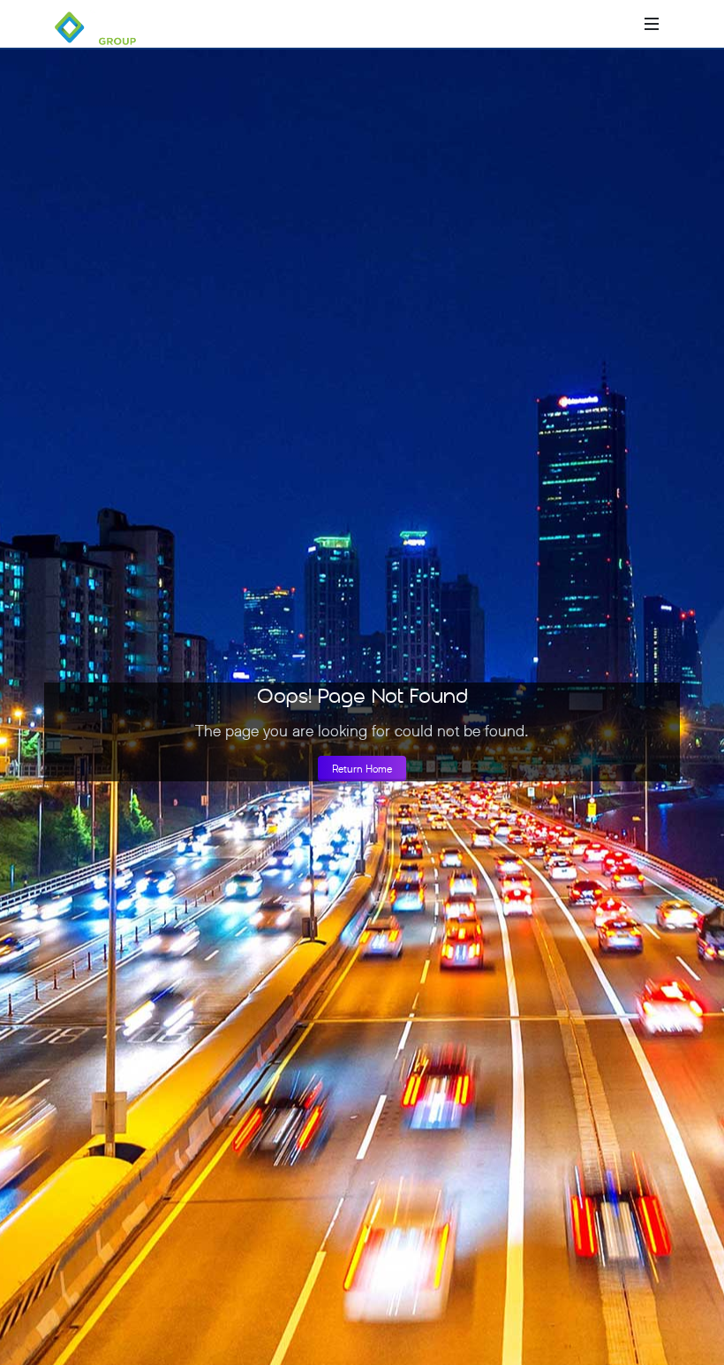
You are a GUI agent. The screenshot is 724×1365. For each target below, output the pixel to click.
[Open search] (625, 24)
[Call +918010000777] (581, 24)
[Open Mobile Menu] (652, 24)
